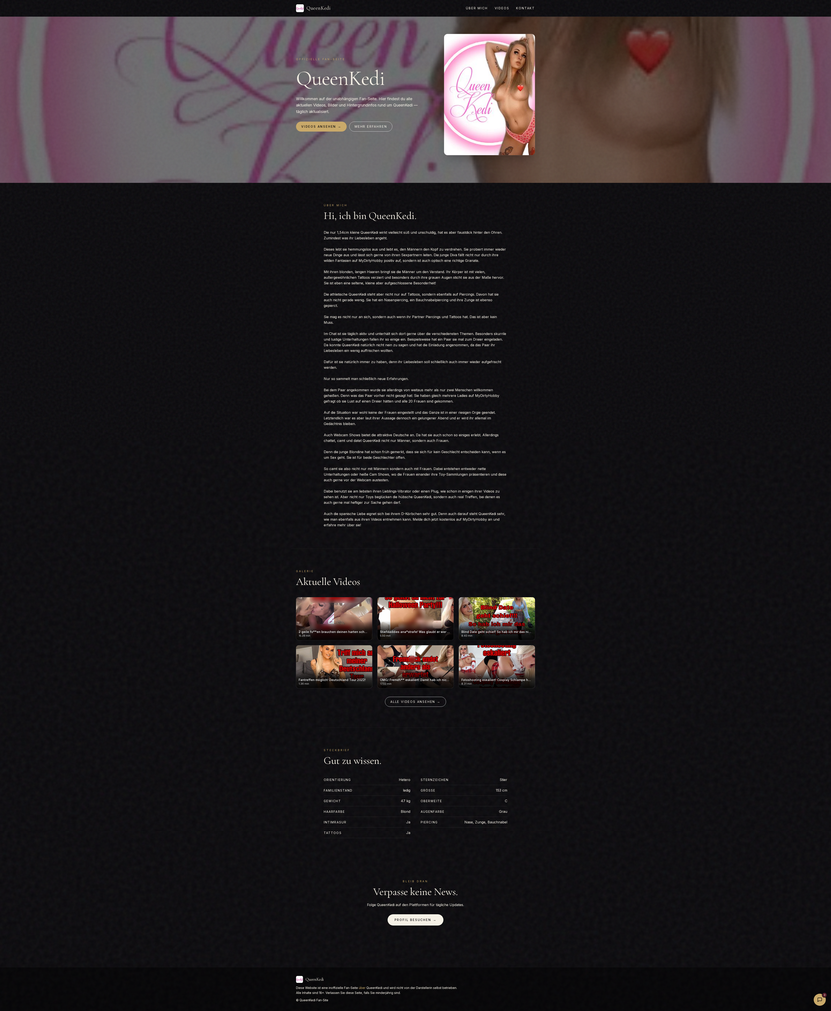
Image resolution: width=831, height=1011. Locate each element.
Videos (502, 8)
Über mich (477, 8)
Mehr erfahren (371, 126)
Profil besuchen (416, 920)
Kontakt (525, 8)
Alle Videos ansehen (415, 702)
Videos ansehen (321, 126)
